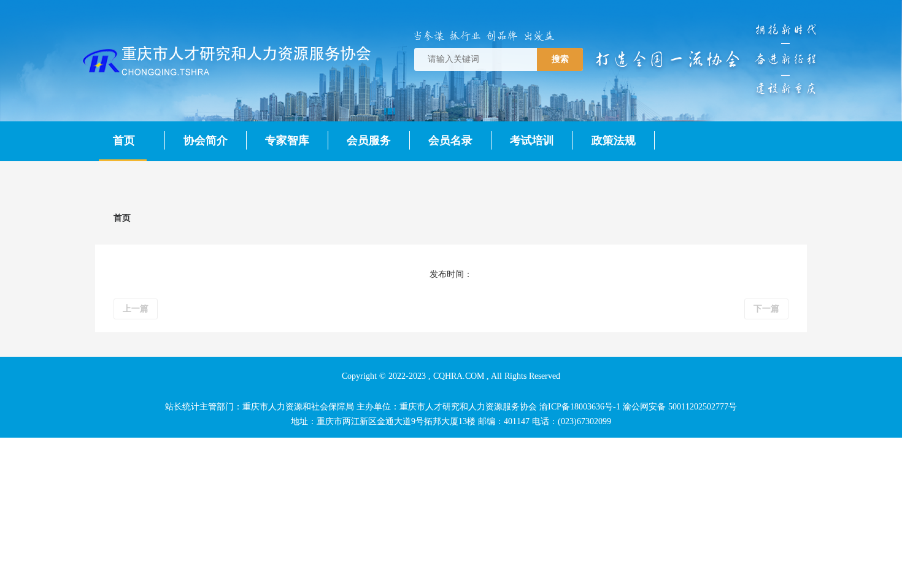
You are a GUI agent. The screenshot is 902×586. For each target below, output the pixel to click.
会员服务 (369, 140)
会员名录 (450, 140)
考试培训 (532, 140)
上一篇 (135, 308)
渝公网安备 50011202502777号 (680, 406)
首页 (124, 140)
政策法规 (614, 140)
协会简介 (205, 140)
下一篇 (766, 308)
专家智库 (287, 140)
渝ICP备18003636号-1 (579, 406)
